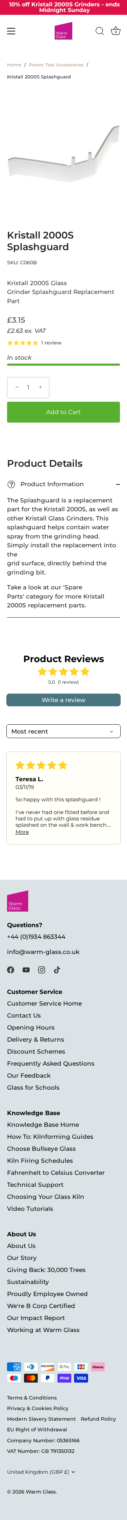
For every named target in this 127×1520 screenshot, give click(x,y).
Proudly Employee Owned (47, 1293)
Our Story (22, 1257)
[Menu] (11, 31)
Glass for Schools (33, 1087)
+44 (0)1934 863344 (36, 936)
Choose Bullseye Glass (41, 1148)
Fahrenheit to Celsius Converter (56, 1172)
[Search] (100, 32)
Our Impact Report (36, 1317)
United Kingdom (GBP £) (38, 1472)
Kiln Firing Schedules (40, 1160)
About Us (21, 1245)
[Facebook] (10, 969)
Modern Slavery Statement (41, 1419)
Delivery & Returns (35, 1039)
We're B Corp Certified (41, 1305)
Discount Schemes (36, 1051)
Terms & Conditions (32, 1398)
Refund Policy (98, 1419)
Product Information (47, 484)
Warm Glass (41, 1492)
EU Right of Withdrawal (37, 1429)
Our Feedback (28, 1075)
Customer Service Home (44, 1003)
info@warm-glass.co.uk (43, 951)
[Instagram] (41, 969)
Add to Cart (63, 412)
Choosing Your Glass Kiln (45, 1196)
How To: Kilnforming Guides (50, 1136)
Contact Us (24, 1015)
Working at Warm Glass (43, 1329)
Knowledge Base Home (43, 1124)
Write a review (63, 699)
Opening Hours (31, 1027)
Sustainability (28, 1281)
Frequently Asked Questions (51, 1063)
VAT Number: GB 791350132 (40, 1451)
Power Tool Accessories (56, 64)
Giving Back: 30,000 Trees (46, 1269)
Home (14, 64)
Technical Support (35, 1184)
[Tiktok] (57, 969)
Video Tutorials (30, 1208)
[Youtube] (26, 969)
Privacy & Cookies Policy (37, 1408)
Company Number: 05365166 (43, 1440)
